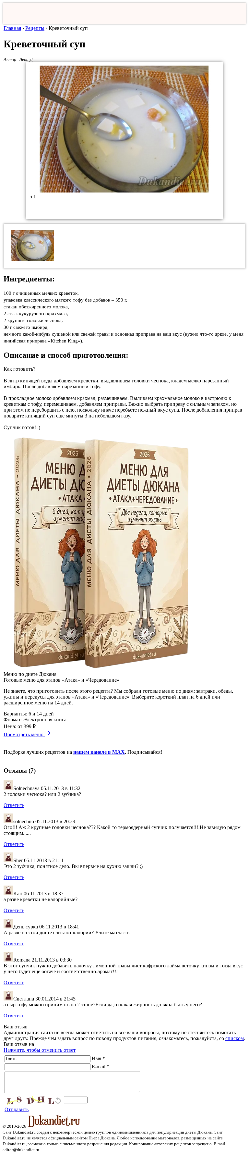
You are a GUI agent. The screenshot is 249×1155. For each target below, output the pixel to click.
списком (234, 1038)
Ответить (14, 805)
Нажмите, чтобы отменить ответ (40, 1050)
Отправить (17, 1109)
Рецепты (34, 28)
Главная (12, 28)
